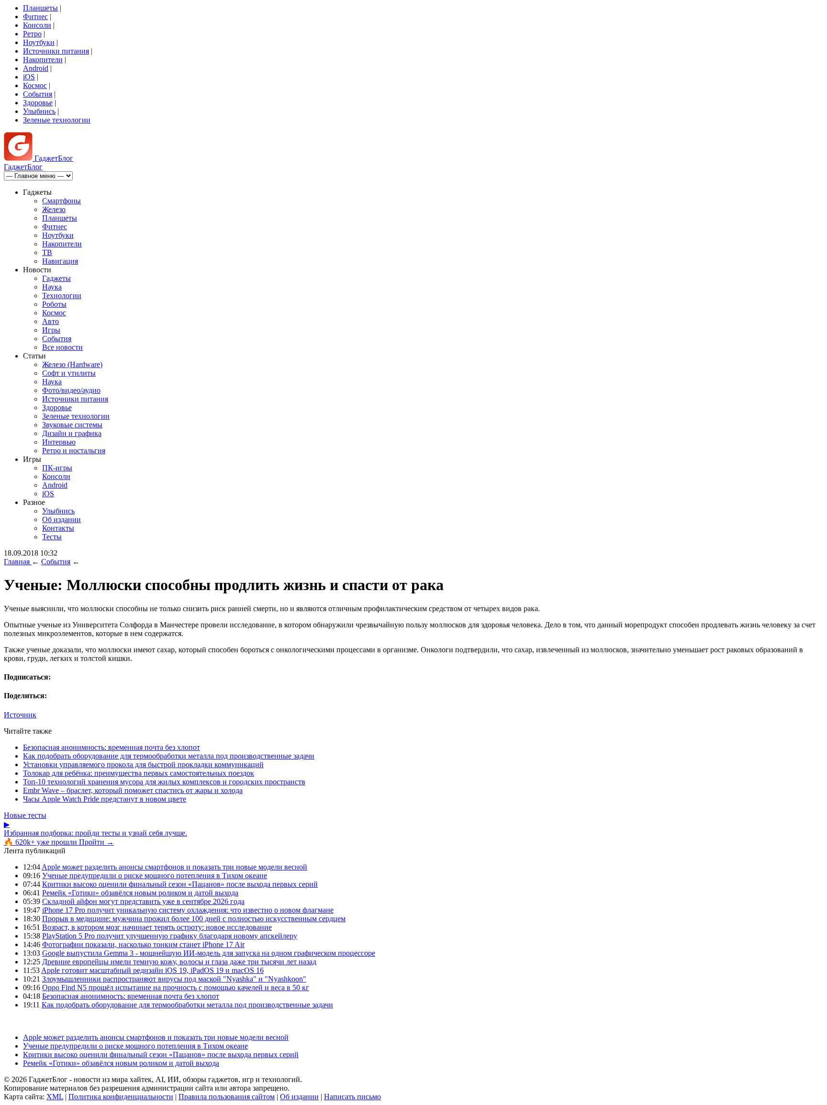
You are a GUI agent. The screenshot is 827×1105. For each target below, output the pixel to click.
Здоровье (38, 103)
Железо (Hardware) (72, 364)
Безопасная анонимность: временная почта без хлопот (111, 747)
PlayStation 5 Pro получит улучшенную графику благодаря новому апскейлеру (169, 936)
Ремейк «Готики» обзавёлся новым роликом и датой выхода (140, 893)
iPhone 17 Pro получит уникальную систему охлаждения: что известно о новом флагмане (188, 910)
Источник (20, 715)
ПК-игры (57, 468)
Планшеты (40, 8)
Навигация (60, 261)
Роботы (54, 304)
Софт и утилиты (69, 373)
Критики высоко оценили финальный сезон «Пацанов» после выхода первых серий (180, 884)
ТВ (47, 252)
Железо (54, 209)
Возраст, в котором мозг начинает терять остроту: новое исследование (157, 927)
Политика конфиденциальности (120, 1097)
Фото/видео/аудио (71, 390)
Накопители (43, 60)
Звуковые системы (72, 425)
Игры (51, 330)
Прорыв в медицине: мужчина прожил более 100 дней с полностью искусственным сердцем (194, 919)
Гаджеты (56, 278)
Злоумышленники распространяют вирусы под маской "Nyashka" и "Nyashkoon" (174, 979)
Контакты (58, 528)
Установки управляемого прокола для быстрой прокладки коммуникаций (143, 764)
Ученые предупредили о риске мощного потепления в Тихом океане (154, 875)
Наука (52, 287)
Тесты (52, 537)
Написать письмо (352, 1097)
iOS (29, 77)
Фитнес (35, 16)
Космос (35, 85)
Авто (50, 321)
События (37, 94)
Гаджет (53, 158)
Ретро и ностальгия (73, 450)
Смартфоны (61, 201)
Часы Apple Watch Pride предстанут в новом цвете (104, 799)
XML (54, 1097)
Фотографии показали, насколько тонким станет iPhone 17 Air (143, 944)
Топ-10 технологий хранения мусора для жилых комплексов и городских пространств (164, 782)
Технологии (61, 295)
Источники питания (56, 51)
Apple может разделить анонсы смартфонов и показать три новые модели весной (174, 867)
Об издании (61, 519)
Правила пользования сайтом (227, 1097)
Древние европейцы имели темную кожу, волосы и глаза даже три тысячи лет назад (179, 962)
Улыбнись (39, 111)
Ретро (32, 34)
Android (35, 68)
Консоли (37, 25)
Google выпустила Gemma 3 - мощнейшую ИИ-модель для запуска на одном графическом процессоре (208, 953)
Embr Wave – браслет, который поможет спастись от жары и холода (133, 790)
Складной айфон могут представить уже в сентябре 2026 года (143, 901)
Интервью (59, 442)
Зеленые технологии (56, 120)
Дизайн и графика (71, 433)
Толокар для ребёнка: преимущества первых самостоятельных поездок (138, 773)
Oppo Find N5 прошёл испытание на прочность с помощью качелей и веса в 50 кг (175, 987)
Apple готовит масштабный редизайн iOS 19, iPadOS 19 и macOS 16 (152, 970)
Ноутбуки (39, 42)
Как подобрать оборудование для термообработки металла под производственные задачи (168, 756)
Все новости (62, 347)
